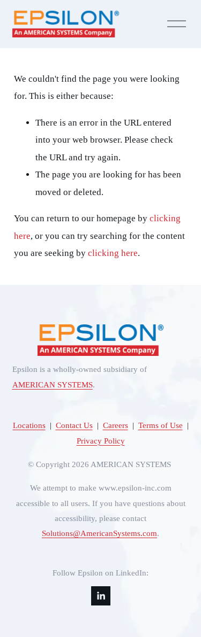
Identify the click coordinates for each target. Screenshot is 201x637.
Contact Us (74, 425)
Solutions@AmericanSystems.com (99, 533)
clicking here (113, 253)
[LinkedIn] (100, 595)
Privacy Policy (101, 441)
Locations (29, 425)
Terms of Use (160, 425)
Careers (115, 425)
